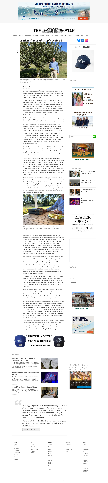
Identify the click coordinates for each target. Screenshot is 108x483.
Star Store (85, 453)
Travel (50, 444)
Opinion (47, 35)
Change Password (85, 461)
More (84, 442)
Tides (49, 469)
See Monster (34, 449)
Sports (56, 35)
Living (50, 442)
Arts (65, 35)
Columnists (68, 444)
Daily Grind (17, 454)
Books (32, 444)
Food (52, 35)
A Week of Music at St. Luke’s (88, 190)
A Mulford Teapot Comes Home (24, 387)
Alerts (84, 458)
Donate (87, 35)
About (84, 444)
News (15, 442)
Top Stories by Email (86, 471)
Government (35, 35)
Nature (50, 455)
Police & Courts (28, 35)
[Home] (54, 30)
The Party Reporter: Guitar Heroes (88, 181)
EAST (82, 35)
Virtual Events (33, 455)
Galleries (33, 447)
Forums (73, 282)
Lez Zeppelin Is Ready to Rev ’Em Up (87, 200)
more (71, 83)
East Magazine (50, 463)
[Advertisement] (83, 350)
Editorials (68, 447)
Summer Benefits (33, 452)
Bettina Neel (28, 86)
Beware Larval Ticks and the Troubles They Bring (23, 359)
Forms (84, 451)
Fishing (50, 447)
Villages (20, 35)
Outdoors (50, 458)
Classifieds (77, 35)
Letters (61, 35)
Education (70, 35)
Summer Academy (85, 467)
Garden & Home (50, 466)
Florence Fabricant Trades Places (88, 172)
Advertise (85, 447)
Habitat (50, 451)
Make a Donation (85, 464)
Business (42, 35)
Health (50, 453)
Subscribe (85, 455)
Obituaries (15, 35)
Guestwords (69, 449)
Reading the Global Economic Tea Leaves (25, 373)
